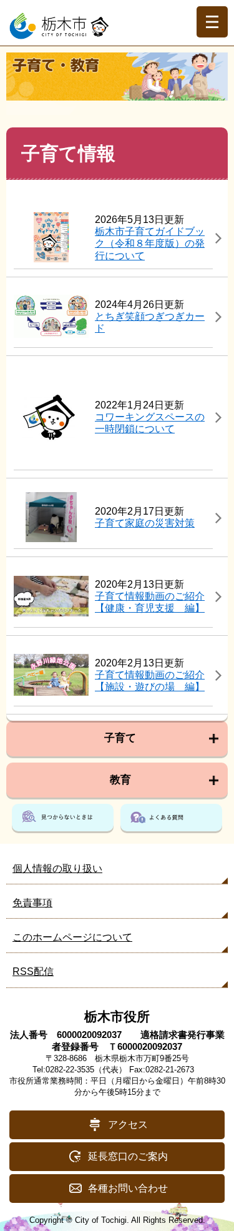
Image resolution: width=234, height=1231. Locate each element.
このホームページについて (72, 937)
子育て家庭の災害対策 (145, 523)
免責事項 (32, 902)
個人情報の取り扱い (57, 868)
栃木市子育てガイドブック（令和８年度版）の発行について (150, 243)
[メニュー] (212, 21)
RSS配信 (33, 971)
